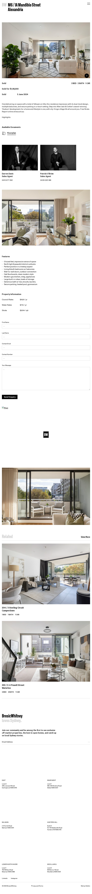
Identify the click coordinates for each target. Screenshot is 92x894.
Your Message (6, 365)
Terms (41, 886)
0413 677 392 (7, 180)
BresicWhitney (12, 716)
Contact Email (6, 344)
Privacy (33, 886)
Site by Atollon (85, 886)
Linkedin (5, 878)
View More (85, 537)
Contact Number (7, 354)
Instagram (14, 878)
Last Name (5, 333)
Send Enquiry (10, 397)
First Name (5, 322)
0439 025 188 (45, 180)
